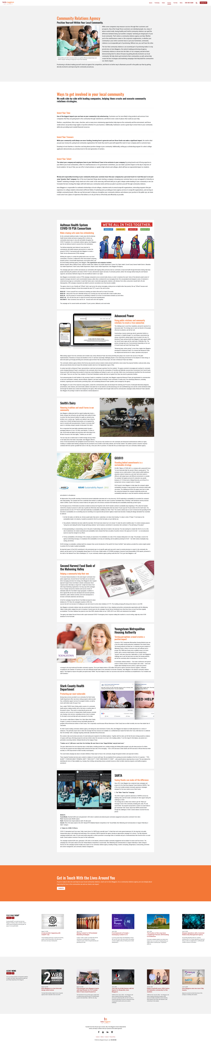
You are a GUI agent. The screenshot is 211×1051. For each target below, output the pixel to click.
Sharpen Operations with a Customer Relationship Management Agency (193, 934)
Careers (97, 1036)
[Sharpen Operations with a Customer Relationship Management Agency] (193, 921)
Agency (150, 3)
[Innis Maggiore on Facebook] (99, 1032)
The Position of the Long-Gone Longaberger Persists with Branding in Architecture (158, 934)
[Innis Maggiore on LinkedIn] (107, 1032)
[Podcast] (112, 1032)
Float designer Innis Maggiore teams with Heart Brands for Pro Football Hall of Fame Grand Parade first (88, 990)
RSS (13, 917)
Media (181, 3)
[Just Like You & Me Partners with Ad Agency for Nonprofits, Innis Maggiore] (123, 976)
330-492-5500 (189, 3)
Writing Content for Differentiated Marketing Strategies (87, 934)
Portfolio (175, 3)
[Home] (8, 3)
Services (169, 3)
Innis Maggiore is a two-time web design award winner (51, 989)
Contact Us (203, 3)
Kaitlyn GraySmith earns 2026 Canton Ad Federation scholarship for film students (158, 990)
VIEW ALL (9, 917)
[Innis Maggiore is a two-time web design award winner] (52, 976)
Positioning (157, 3)
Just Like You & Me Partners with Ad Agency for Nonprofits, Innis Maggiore (123, 990)
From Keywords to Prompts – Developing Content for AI (121, 934)
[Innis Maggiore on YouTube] (103, 1032)
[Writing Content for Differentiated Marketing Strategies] (88, 921)
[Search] (196, 2)
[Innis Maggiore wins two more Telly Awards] (193, 976)
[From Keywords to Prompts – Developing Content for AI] (123, 921)
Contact (106, 1036)
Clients (163, 3)
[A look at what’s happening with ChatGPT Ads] (52, 921)
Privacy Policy (112, 1036)
